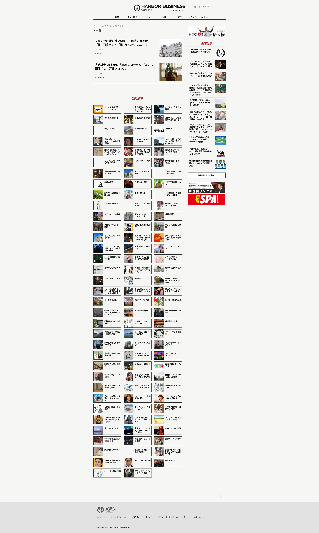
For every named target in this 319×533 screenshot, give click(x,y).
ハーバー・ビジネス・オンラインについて (112, 517)
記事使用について (138, 517)
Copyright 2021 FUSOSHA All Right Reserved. (114, 527)
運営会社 (187, 517)
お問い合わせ (199, 517)
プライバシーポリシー (157, 517)
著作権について (174, 517)
